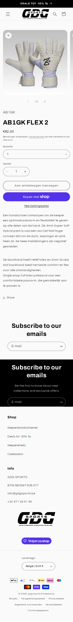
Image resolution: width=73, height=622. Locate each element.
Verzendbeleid (54, 605)
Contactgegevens (38, 610)
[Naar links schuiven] (28, 102)
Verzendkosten (37, 137)
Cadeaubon (15, 454)
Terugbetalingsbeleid (33, 599)
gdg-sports (34, 594)
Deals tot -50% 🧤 (19, 436)
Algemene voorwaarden (28, 605)
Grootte (8, 146)
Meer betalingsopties (36, 206)
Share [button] (11, 297)
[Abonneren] (61, 346)
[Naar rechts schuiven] (45, 102)
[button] (8, 14)
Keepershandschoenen (22, 427)
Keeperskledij (16, 445)
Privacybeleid (56, 599)
